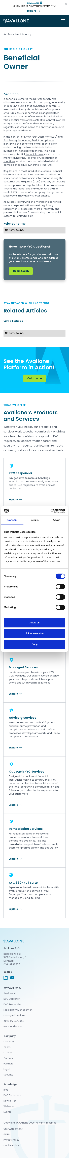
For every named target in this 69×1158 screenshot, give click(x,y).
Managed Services (14, 1015)
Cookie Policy (11, 1145)
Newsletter (10, 1100)
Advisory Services (14, 1021)
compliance (47, 140)
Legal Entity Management (18, 1010)
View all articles (13, 321)
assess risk (27, 209)
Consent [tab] (12, 519)
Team (7, 1047)
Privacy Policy (11, 1140)
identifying (24, 188)
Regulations (10, 171)
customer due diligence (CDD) (22, 181)
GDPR (7, 1134)
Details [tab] (34, 519)
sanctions (9, 161)
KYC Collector (12, 999)
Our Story (9, 1041)
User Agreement (13, 1129)
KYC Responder (12, 1004)
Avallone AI (10, 993)
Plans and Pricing (13, 1026)
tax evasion (33, 157)
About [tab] (56, 519)
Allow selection (35, 633)
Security (8, 1074)
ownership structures (40, 165)
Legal (7, 1069)
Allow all (34, 622)
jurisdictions (35, 171)
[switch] (60, 586)
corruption (47, 157)
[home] (16, 21)
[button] (62, 21)
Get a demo (34, 378)
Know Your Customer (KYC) (41, 136)
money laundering (14, 157)
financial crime (34, 154)
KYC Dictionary (12, 1095)
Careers (8, 1058)
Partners (8, 1063)
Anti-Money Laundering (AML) (21, 140)
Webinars (9, 1106)
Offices (8, 1052)
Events (7, 1111)
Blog (6, 1089)
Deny (34, 644)
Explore (31, 11)
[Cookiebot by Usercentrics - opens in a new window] (50, 511)
